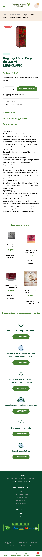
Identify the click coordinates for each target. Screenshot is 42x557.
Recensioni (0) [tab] (10, 124)
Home (5, 15)
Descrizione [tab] (9, 113)
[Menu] (5, 5)
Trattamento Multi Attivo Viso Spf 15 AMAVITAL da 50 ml (30, 252)
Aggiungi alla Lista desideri (14, 95)
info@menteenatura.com (21, 481)
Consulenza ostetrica (21, 451)
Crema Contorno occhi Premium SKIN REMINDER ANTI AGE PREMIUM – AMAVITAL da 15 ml (11, 287)
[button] (34, 29)
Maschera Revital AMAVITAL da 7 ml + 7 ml (30, 292)
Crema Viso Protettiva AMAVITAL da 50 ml (11, 246)
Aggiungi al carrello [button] (10, 256)
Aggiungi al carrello (27, 89)
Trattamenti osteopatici (21, 428)
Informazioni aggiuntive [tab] (15, 119)
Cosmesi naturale (15, 15)
